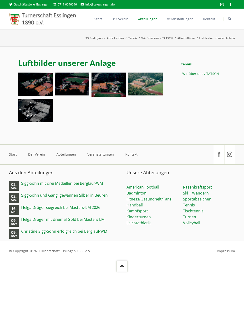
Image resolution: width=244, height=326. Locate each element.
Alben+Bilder (186, 38)
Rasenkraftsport (197, 187)
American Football (143, 187)
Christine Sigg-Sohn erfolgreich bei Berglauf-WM (64, 231)
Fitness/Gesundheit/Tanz (149, 199)
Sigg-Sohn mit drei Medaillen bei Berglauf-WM (62, 183)
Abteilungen (115, 38)
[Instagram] (222, 4)
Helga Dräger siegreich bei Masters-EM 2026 (60, 207)
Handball (135, 205)
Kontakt (131, 154)
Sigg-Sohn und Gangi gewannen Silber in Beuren (64, 195)
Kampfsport (137, 211)
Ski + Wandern (196, 193)
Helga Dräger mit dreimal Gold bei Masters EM (63, 219)
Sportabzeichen (197, 199)
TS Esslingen (94, 38)
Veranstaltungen (100, 154)
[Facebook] (230, 4)
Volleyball (191, 223)
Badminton (137, 193)
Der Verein (36, 154)
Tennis (132, 38)
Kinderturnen (139, 217)
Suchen (229, 19)
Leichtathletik (139, 223)
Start (13, 154)
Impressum (226, 251)
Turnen (189, 217)
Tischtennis (193, 211)
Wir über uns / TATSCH (157, 38)
